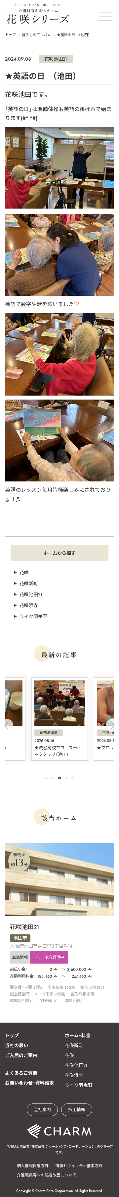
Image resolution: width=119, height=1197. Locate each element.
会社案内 (42, 1109)
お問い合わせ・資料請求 (29, 1083)
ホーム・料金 (78, 1036)
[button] (6, 725)
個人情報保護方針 (33, 1165)
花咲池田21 (55, 59)
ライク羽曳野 (33, 616)
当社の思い (16, 1045)
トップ (10, 34)
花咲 (24, 573)
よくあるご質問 (21, 1073)
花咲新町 (29, 584)
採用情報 (76, 1109)
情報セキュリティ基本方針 (78, 1165)
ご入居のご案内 (21, 1055)
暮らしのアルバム (36, 34)
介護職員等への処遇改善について (46, 1175)
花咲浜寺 (29, 605)
